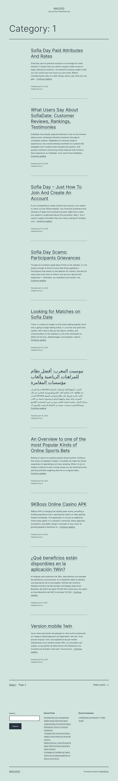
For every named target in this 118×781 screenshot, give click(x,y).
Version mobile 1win (51, 626)
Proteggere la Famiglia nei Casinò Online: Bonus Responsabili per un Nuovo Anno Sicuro (57, 755)
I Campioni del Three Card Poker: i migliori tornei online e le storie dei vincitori (57, 736)
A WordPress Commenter (88, 718)
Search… (12, 713)
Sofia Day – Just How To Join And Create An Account (56, 192)
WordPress (104, 772)
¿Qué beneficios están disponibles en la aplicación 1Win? (54, 563)
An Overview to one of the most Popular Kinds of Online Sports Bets (58, 444)
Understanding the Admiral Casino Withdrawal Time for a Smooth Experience (57, 727)
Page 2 (22, 684)
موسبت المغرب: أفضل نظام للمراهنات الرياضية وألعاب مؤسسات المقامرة (57, 376)
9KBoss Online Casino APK (59, 504)
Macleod (59, 8)
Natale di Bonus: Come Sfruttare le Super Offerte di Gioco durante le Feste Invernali (57, 746)
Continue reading (44, 79)
